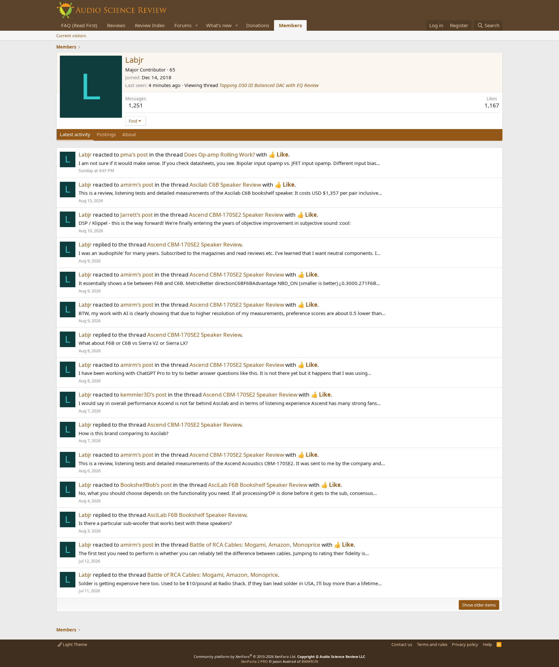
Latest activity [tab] (75, 134)
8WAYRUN (309, 661)
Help (487, 644)
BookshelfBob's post (146, 484)
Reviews (116, 25)
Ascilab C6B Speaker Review (225, 184)
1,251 (135, 105)
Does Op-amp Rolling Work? (219, 154)
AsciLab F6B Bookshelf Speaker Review (257, 484)
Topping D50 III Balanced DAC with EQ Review (269, 85)
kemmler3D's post (143, 394)
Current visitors (71, 35)
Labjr (85, 154)
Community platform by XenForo (245, 656)
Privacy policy (465, 644)
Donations (257, 25)
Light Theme (74, 644)
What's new (219, 25)
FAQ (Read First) (79, 25)
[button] (196, 25)
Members (290, 25)
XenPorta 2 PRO (254, 661)
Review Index (150, 25)
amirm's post (136, 184)
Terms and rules (432, 644)
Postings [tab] (106, 134)
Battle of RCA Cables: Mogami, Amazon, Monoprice (255, 544)
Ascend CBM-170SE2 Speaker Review (236, 214)
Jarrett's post (136, 214)
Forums (183, 25)
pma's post (134, 154)
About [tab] (129, 134)
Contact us (401, 644)
